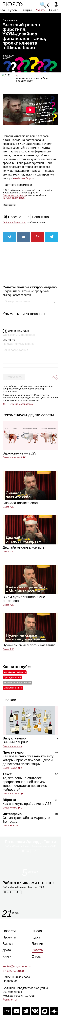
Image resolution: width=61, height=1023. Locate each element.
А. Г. (18, 75)
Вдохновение (9, 205)
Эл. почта (9, 339)
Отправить (14, 377)
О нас (53, 10)
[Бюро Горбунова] (13, 4)
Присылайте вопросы (14, 195)
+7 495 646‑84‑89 (14, 971)
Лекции (26, 10)
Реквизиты (10, 999)
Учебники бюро (22, 178)
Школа (37, 931)
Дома (7, 950)
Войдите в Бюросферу (14, 222)
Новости (9, 931)
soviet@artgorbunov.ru (17, 966)
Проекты (9, 937)
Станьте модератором (21, 404)
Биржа (8, 944)
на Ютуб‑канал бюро (13, 198)
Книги (7, 956)
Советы (40, 10)
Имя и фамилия (18, 330)
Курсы (12, 10)
